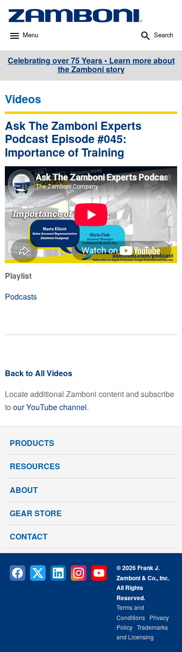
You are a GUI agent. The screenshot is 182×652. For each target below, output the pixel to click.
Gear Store (36, 513)
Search (163, 34)
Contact (29, 536)
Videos (23, 99)
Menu (30, 34)
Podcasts (21, 296)
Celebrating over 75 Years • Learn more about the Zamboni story (91, 65)
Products (32, 442)
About (24, 489)
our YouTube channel (50, 407)
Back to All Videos (38, 373)
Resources (35, 466)
